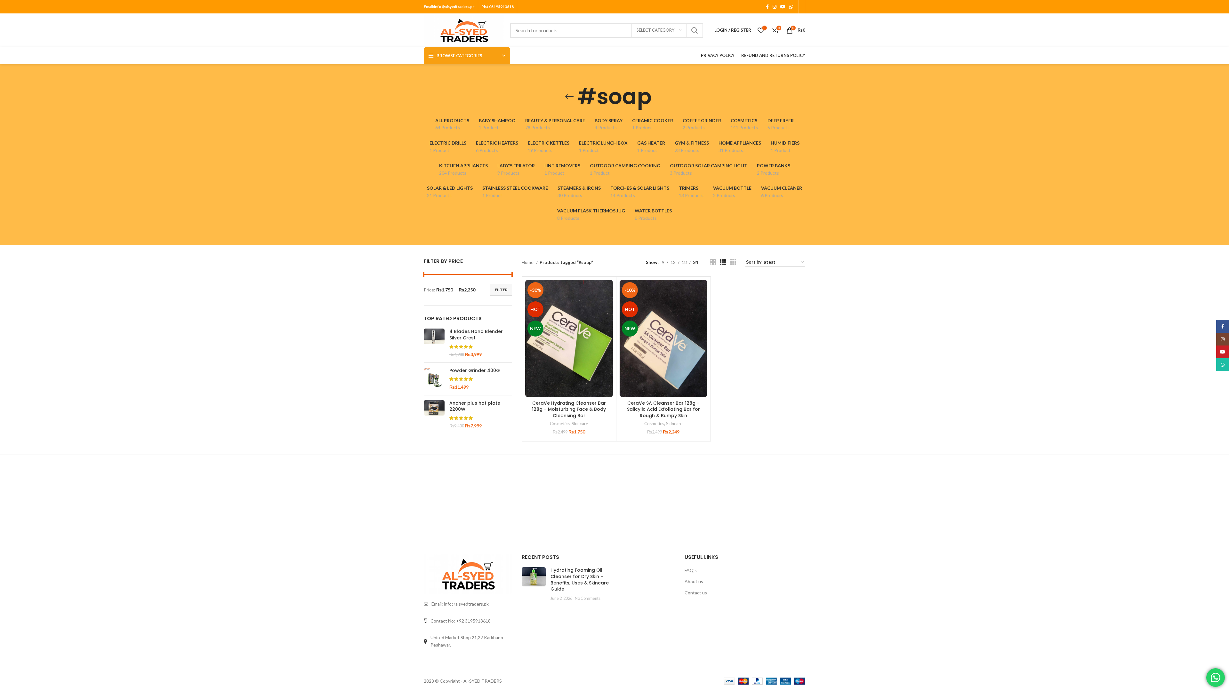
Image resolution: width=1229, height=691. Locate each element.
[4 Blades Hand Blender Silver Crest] (434, 343)
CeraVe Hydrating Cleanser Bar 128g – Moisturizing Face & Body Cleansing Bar (569, 409)
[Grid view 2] (713, 262)
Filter (501, 289)
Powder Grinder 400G (474, 371)
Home (528, 262)
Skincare (580, 423)
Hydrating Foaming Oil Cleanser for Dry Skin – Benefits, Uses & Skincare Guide (579, 579)
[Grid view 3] (723, 262)
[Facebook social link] (767, 7)
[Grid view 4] (733, 262)
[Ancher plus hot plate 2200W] (434, 414)
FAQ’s (691, 570)
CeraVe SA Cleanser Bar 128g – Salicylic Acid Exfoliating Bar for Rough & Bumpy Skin (663, 409)
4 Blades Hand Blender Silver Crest (476, 335)
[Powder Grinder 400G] (434, 379)
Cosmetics (560, 423)
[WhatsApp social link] (791, 7)
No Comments (587, 598)
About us (694, 581)
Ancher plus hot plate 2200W (474, 406)
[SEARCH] (695, 30)
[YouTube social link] (782, 7)
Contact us (696, 592)
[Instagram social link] (774, 7)
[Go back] (569, 96)
